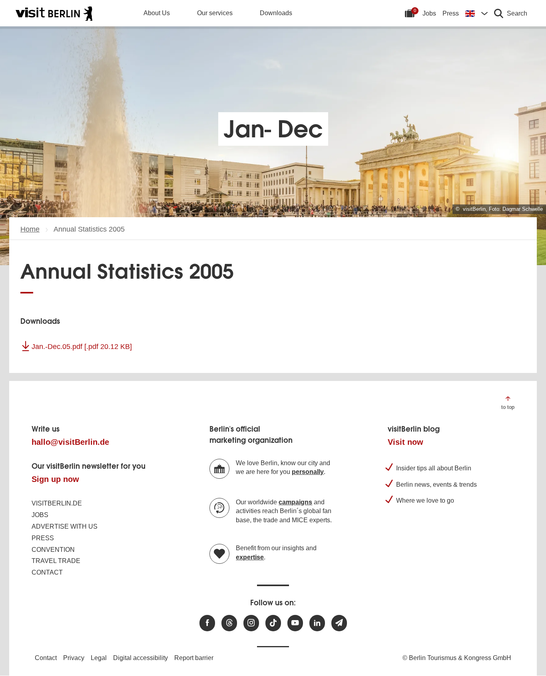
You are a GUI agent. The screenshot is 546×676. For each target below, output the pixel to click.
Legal (99, 657)
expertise (250, 557)
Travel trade (56, 560)
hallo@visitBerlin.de (70, 442)
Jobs (429, 13)
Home (30, 229)
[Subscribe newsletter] (339, 623)
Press (450, 13)
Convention (53, 549)
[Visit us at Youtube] (295, 623)
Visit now (405, 442)
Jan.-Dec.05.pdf (82, 347)
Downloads (276, 13)
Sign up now (55, 479)
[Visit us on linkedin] (317, 623)
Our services (215, 13)
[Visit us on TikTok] (273, 623)
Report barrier (193, 657)
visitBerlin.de (57, 503)
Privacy (73, 657)
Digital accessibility (140, 657)
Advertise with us (65, 526)
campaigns (295, 502)
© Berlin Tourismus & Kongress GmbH (457, 657)
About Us (156, 13)
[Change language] (476, 13)
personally (308, 471)
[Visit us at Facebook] (207, 623)
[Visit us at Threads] (229, 623)
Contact (47, 572)
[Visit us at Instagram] (251, 623)
